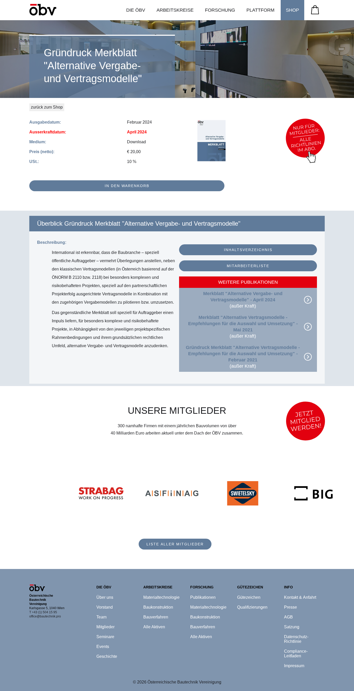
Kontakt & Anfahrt (300, 597)
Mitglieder (105, 627)
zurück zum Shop (47, 107)
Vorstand (104, 607)
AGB (288, 617)
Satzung (291, 627)
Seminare (105, 637)
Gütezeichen (248, 597)
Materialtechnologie (161, 597)
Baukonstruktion (158, 607)
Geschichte (106, 656)
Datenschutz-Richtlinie (296, 639)
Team (101, 617)
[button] (135, 10)
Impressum (294, 666)
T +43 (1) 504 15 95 (43, 612)
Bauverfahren (155, 617)
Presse (290, 607)
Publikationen (203, 597)
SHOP (292, 10)
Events (102, 646)
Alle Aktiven (154, 627)
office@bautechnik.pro (45, 616)
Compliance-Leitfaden (296, 653)
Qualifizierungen (252, 607)
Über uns (104, 597)
